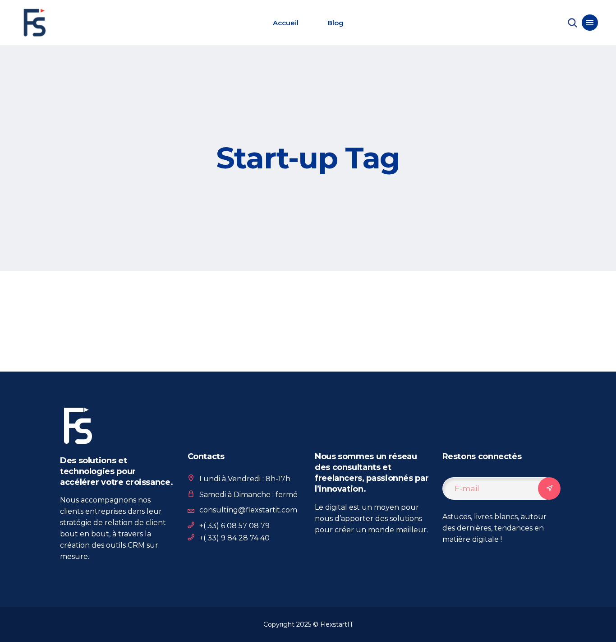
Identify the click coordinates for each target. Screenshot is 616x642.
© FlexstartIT (333, 624)
